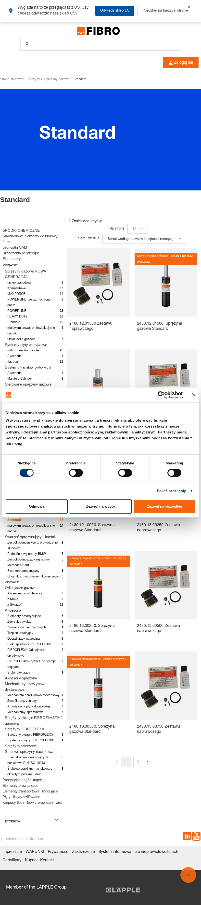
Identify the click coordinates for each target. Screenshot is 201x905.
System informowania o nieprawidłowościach (138, 852)
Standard (80, 79)
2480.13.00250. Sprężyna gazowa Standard (91, 628)
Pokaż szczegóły (171, 491)
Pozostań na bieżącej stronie (165, 11)
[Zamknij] (189, 7)
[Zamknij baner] (193, 395)
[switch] (76, 473)
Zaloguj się (183, 63)
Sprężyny (33, 79)
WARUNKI (35, 852)
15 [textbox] (135, 229)
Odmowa (36, 506)
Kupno (31, 860)
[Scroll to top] (188, 875)
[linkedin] (187, 837)
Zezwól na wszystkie (164, 506)
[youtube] (196, 837)
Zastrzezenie (83, 852)
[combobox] (137, 229)
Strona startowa (11, 79)
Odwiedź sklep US (114, 11)
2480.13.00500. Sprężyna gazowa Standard (91, 729)
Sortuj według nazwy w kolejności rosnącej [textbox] (140, 239)
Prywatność (58, 852)
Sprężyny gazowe (56, 79)
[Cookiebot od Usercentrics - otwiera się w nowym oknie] (161, 395)
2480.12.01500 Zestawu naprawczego (90, 326)
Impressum (12, 852)
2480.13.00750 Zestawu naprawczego (158, 729)
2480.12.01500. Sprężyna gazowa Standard (159, 326)
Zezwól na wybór (100, 506)
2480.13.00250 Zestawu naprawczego (158, 527)
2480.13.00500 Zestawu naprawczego (158, 628)
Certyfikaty (11, 860)
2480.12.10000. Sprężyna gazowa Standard (91, 527)
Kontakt (47, 860)
